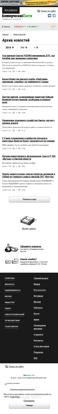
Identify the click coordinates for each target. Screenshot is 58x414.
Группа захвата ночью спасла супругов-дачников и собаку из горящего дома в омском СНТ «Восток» (28, 175)
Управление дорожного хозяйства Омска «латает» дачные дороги (28, 121)
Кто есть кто (40, 290)
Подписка (38, 352)
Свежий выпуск (41, 278)
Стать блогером (41, 346)
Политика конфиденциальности (22, 389)
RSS (35, 358)
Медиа (37, 284)
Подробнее (15, 397)
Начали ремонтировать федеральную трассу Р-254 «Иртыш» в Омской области (28, 157)
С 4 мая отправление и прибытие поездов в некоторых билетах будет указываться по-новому (28, 139)
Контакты (38, 340)
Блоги (36, 314)
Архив (36, 320)
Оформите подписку (30, 246)
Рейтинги (38, 308)
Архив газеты (29, 228)
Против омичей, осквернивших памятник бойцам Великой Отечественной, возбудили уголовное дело (27, 99)
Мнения (37, 302)
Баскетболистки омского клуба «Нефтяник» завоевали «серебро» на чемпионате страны (25, 80)
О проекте (38, 335)
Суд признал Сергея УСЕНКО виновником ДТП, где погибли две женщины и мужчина (28, 57)
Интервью (38, 296)
